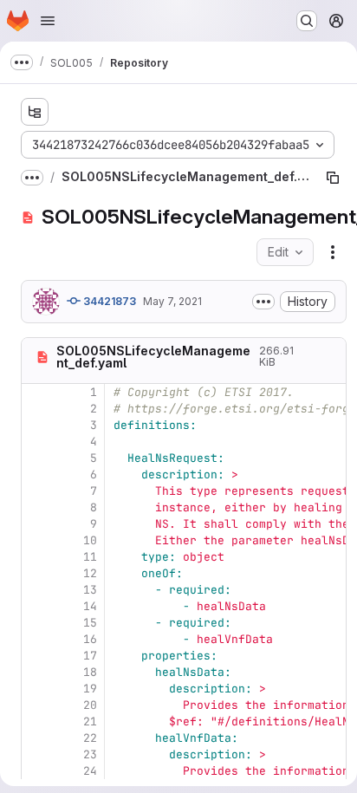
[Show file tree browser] (35, 112)
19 (90, 688)
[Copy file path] (333, 178)
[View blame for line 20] (36, 705)
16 (90, 639)
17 (90, 655)
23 (90, 754)
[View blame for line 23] (36, 754)
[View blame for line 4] (36, 441)
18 (90, 672)
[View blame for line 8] (36, 507)
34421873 (108, 301)
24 (90, 771)
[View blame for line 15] (36, 622)
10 (90, 540)
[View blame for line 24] (36, 771)
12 (90, 573)
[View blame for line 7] (36, 491)
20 (90, 705)
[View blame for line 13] (36, 590)
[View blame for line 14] (36, 606)
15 (90, 622)
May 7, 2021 (172, 301)
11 (90, 556)
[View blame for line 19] (36, 688)
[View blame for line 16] (36, 639)
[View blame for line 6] (36, 474)
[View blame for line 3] (36, 425)
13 (90, 589)
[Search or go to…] (306, 20)
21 (90, 721)
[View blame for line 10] (36, 540)
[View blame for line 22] (36, 738)
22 (90, 738)
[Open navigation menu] (48, 21)
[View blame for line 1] (36, 392)
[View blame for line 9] (36, 524)
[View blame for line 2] (36, 408)
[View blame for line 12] (36, 573)
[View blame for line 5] (36, 458)
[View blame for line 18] (36, 672)
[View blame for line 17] (36, 655)
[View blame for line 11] (36, 557)
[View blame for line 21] (36, 721)
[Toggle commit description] (263, 301)
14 (90, 606)
